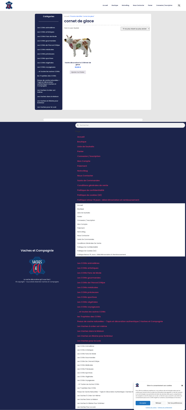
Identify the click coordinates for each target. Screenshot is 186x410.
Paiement (82, 166)
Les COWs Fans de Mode (47, 36)
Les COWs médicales (45, 49)
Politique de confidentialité (165, 407)
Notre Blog (125, 5)
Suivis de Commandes (88, 180)
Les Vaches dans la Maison (48, 96)
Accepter (143, 403)
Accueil (105, 5)
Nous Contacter (138, 5)
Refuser (158, 403)
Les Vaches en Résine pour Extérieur (47, 102)
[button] (182, 386)
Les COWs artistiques (45, 32)
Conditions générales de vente (92, 185)
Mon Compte (83, 161)
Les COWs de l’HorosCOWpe (48, 45)
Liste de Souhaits (85, 146)
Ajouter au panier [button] (77, 72)
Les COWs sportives (45, 58)
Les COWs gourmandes (46, 41)
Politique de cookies (151, 407)
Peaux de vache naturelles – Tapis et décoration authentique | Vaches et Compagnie (48, 83)
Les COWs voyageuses (46, 67)
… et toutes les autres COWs (48, 71)
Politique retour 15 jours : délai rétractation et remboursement (108, 200)
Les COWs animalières (46, 27)
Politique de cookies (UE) (89, 195)
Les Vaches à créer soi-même (46, 91)
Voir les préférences (175, 403)
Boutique (115, 5)
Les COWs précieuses (45, 54)
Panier (150, 5)
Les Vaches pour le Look (46, 107)
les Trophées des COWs (46, 76)
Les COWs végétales (45, 63)
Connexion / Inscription (164, 5)
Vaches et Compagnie (37, 250)
